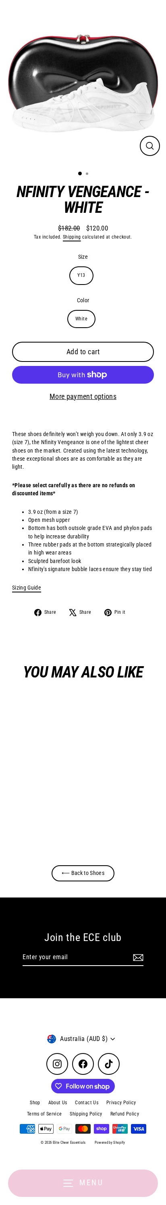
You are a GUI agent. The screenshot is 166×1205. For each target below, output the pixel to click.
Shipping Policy (86, 1114)
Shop (35, 1102)
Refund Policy (124, 1114)
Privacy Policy (121, 1102)
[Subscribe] (137, 957)
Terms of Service (44, 1114)
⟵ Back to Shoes (83, 873)
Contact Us (86, 1102)
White (81, 319)
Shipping (72, 237)
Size (83, 256)
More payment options (83, 396)
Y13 (81, 275)
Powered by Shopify (110, 1143)
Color (83, 300)
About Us (57, 1102)
